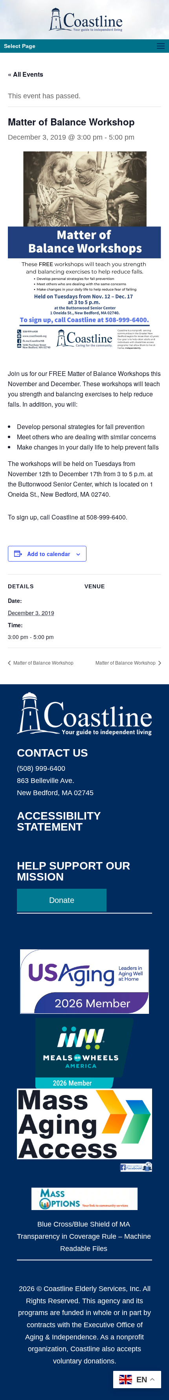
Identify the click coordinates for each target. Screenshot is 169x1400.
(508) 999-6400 (41, 768)
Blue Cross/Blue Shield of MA (83, 1224)
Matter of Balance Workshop (42, 662)
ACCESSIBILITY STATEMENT (59, 821)
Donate (61, 900)
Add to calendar (48, 554)
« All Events (25, 74)
